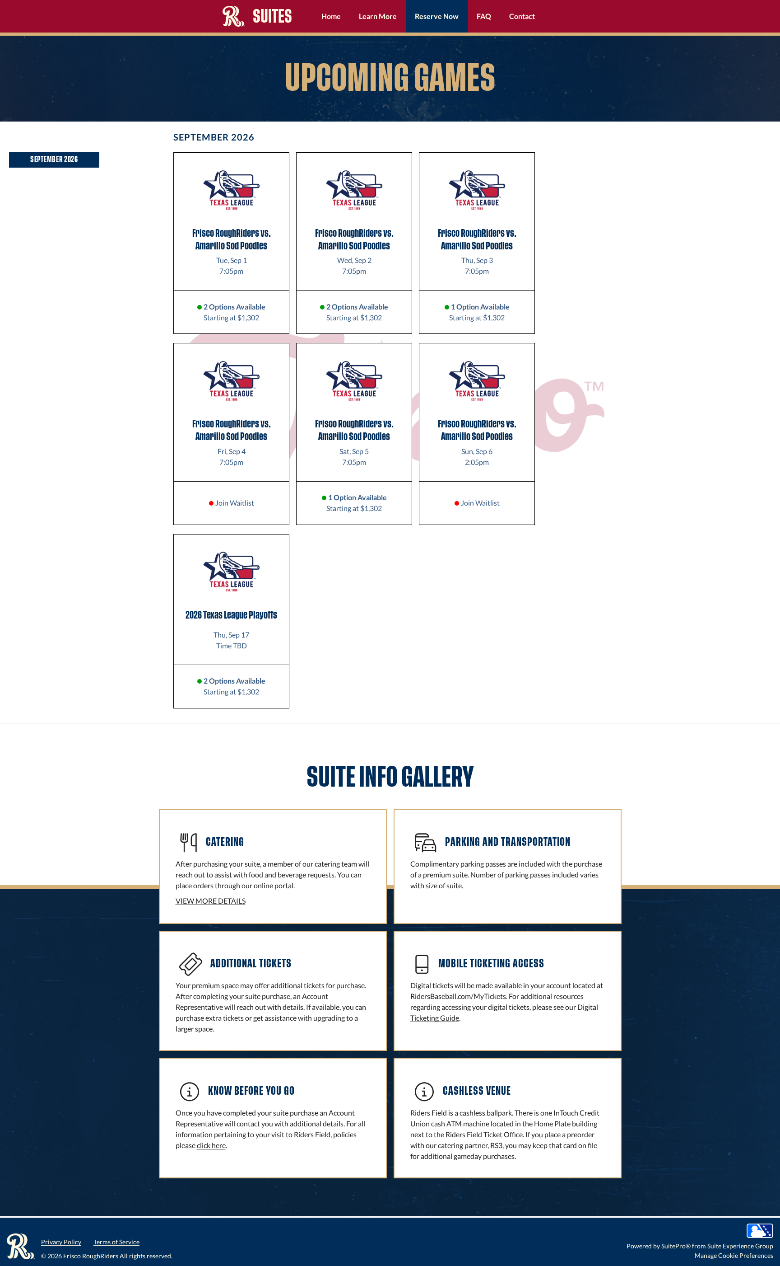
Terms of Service (116, 1242)
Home (331, 16)
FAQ (484, 16)
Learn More (378, 16)
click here (211, 1145)
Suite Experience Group (740, 1246)
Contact (522, 16)
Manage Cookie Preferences (734, 1255)
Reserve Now (437, 16)
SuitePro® (676, 1246)
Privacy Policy (61, 1242)
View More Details (211, 900)
